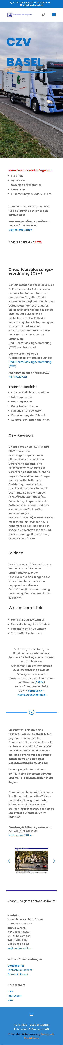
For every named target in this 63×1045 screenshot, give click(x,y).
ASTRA (40, 682)
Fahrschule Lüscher (20, 970)
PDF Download (18, 377)
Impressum (15, 995)
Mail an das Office (20, 230)
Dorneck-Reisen (18, 974)
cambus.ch (35, 690)
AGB (10, 991)
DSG (10, 1000)
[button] (54, 861)
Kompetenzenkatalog (32, 695)
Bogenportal (16, 966)
